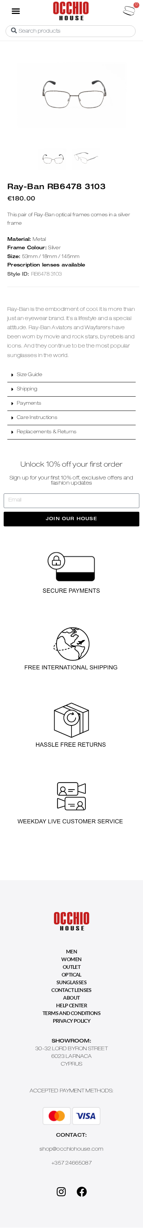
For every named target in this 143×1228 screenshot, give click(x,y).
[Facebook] (82, 1191)
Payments (29, 403)
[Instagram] (61, 1191)
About (71, 997)
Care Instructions (37, 418)
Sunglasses (71, 982)
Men (71, 951)
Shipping (27, 389)
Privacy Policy (72, 1021)
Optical (71, 974)
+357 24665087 (71, 1163)
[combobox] (71, 31)
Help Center (71, 1005)
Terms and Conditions (71, 1013)
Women (71, 959)
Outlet (71, 967)
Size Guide (29, 375)
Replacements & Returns (47, 432)
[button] (15, 10)
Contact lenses (71, 990)
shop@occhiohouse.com (71, 1149)
